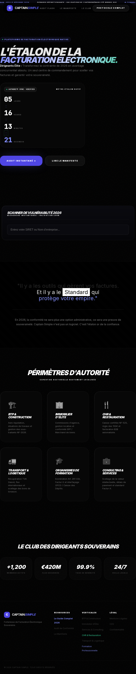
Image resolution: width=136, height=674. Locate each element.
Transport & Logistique (93, 641)
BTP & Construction (91, 618)
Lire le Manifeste (65, 161)
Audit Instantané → (21, 161)
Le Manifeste (68, 8)
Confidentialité (117, 629)
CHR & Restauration (91, 635)
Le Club (86, 8)
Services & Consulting (92, 629)
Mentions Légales (118, 618)
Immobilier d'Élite (90, 624)
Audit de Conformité (64, 628)
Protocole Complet (111, 8)
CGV (112, 624)
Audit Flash (47, 8)
